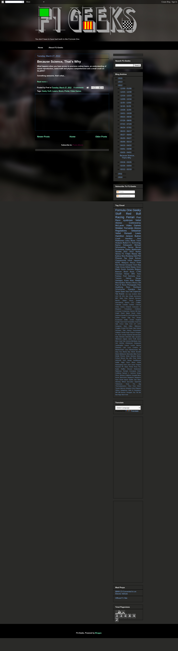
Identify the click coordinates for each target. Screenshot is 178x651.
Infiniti (130, 260)
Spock (126, 379)
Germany (131, 276)
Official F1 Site (121, 598)
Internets (122, 337)
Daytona (118, 315)
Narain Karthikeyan (134, 360)
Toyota (117, 388)
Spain (123, 291)
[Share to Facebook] (100, 87)
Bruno (131, 300)
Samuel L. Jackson (129, 373)
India (116, 337)
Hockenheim (137, 330)
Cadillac (138, 302)
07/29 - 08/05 (126, 120)
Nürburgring (119, 364)
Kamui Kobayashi (123, 245)
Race (128, 287)
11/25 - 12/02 (126, 103)
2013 (120, 82)
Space (117, 291)
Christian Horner (122, 274)
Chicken (138, 304)
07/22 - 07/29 (126, 124)
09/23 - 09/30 (126, 117)
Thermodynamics (120, 386)
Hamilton (129, 238)
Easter (117, 317)
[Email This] (92, 87)
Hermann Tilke (120, 330)
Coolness (138, 309)
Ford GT (132, 324)
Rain (117, 265)
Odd (135, 256)
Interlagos (119, 280)
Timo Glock (137, 386)
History (129, 330)
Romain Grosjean (125, 265)
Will (116, 392)
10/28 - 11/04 (126, 110)
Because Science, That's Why (59, 61)
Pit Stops (125, 366)
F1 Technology (135, 243)
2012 (120, 85)
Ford (125, 276)
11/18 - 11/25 (125, 106)
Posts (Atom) (78, 145)
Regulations (121, 230)
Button (125, 243)
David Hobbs (136, 313)
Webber (119, 228)
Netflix (117, 362)
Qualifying (119, 287)
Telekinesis (118, 384)
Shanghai (131, 289)
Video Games (75, 91)
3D (120, 296)
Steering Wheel (120, 381)
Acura (122, 267)
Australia (130, 269)
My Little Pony (131, 358)
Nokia (139, 362)
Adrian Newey (130, 267)
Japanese (137, 260)
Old (139, 283)
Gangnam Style (121, 326)
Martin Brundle (136, 352)
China (117, 307)
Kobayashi (137, 343)
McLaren (119, 225)
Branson (118, 272)
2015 (120, 78)
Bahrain (138, 258)
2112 (116, 296)
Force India (124, 324)
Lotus (127, 240)
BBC (116, 298)
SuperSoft (138, 381)
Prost (135, 366)
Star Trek (129, 291)
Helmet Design (133, 278)
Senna (130, 247)
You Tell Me (137, 392)
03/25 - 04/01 (126, 152)
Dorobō (123, 315)
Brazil (126, 272)
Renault (128, 233)
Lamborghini (119, 345)
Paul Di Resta (120, 285)
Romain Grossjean (129, 371)
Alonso (118, 223)
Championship (120, 260)
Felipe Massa (131, 254)
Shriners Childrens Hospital (128, 375)
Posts (121, 192)
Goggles (118, 328)
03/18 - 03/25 (126, 162)
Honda (123, 332)
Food (136, 322)
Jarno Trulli (132, 339)
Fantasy (118, 276)
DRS (133, 274)
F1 (123, 254)
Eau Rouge (136, 317)
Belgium (138, 269)
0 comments (79, 88)
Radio (117, 369)
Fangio (117, 322)
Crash (117, 238)
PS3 (139, 256)
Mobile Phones (120, 356)
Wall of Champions (134, 390)
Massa (132, 263)
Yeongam (129, 392)
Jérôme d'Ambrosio (126, 343)
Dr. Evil (128, 315)
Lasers (55, 91)
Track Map (137, 265)
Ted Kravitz (119, 294)
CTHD (138, 272)
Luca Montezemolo (131, 349)
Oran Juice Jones (129, 364)
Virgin (117, 267)
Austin (123, 269)
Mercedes (130, 354)
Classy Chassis (125, 307)
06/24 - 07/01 (126, 127)
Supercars (137, 291)
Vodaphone (123, 390)
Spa (139, 289)
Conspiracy (128, 309)
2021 (139, 294)
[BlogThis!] (95, 87)
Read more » (42, 82)
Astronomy (137, 296)
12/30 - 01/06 (126, 88)
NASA (139, 358)
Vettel (138, 220)
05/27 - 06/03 (126, 135)
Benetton (138, 298)
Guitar (131, 328)
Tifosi (129, 386)
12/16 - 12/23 (126, 96)
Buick (132, 272)
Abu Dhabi (129, 296)
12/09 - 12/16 (126, 99)
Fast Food (123, 322)
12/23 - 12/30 (126, 92)
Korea (126, 280)
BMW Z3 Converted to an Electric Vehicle (125, 592)
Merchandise (120, 283)
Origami (138, 364)
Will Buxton (121, 392)
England (138, 319)
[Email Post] (88, 88)
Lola (124, 347)
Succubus (130, 381)
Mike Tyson (137, 354)
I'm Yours (118, 334)
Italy (133, 337)
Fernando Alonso (132, 228)
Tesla (127, 384)
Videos (117, 390)
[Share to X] (97, 87)
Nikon (133, 362)
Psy (139, 366)
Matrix (117, 354)
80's (123, 296)
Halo (134, 328)
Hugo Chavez (130, 332)
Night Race (125, 362)
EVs (139, 315)
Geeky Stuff (46, 91)
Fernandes (130, 322)
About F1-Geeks (56, 47)
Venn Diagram (136, 388)
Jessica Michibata (131, 341)
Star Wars (137, 379)
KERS (117, 263)
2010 (120, 177)
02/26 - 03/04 (126, 166)
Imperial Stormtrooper (134, 334)
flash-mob (125, 394)
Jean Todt (122, 341)
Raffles (123, 369)
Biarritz (117, 300)
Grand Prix (124, 328)
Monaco (129, 283)
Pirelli (139, 263)
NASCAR (118, 360)
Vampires (129, 388)
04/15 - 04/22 (126, 145)
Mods (128, 356)
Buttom (127, 302)
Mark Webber (135, 280)
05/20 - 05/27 (126, 138)
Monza (134, 283)
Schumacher (120, 289)
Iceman (124, 334)
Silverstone (123, 377)
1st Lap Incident (131, 294)
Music (61, 91)
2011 (120, 174)
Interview (128, 337)
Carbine (131, 304)
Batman (131, 298)
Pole (139, 285)
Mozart (123, 358)
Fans (139, 274)
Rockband (137, 287)
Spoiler (131, 379)
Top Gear (128, 258)
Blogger (98, 633)
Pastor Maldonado (133, 249)
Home (40, 47)
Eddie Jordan (129, 319)
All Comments (124, 196)
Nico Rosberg (127, 256)
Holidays (118, 332)
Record (129, 369)
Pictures (118, 258)
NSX (124, 360)
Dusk (136, 315)
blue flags (118, 394)
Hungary (138, 332)
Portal (67, 91)
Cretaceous (126, 311)
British (125, 300)
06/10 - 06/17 (126, 131)
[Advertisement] (72, 112)
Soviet (121, 379)
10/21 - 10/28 (126, 113)
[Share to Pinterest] (102, 87)
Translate (135, 411)
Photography (132, 285)
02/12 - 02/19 (126, 169)
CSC (132, 302)
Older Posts (101, 137)
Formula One (123, 210)
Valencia (122, 388)
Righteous (118, 371)
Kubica (118, 256)
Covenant (118, 311)
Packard (118, 366)
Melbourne (123, 354)
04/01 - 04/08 (126, 149)
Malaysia (125, 263)
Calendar (118, 304)
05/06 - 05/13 (126, 142)
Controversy (135, 223)
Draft (132, 315)
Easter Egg (126, 317)
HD (139, 254)
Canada (125, 304)
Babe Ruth (124, 298)
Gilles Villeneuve (135, 326)
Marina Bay (126, 352)
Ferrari (130, 217)
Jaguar (125, 339)
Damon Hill (133, 311)
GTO (139, 324)
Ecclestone (118, 319)
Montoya (133, 356)
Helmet (138, 328)
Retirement (137, 369)
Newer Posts (43, 137)
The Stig (137, 384)
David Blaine (125, 313)
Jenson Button (133, 236)
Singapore (130, 377)
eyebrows (128, 220)
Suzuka (118, 251)
